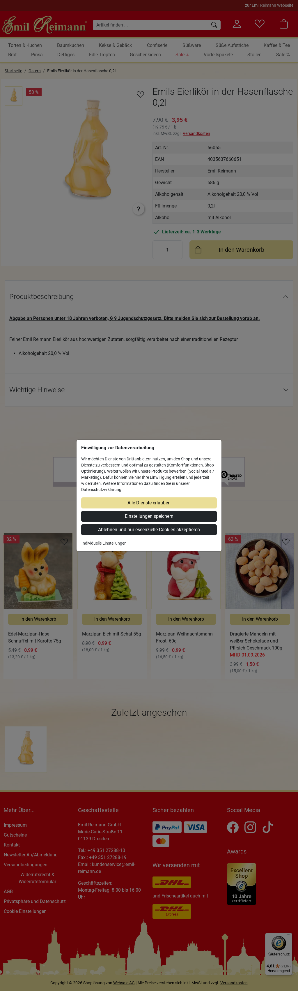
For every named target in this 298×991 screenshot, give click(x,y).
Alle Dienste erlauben (149, 503)
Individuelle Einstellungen (104, 543)
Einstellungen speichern (149, 516)
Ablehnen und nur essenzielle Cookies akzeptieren (149, 529)
